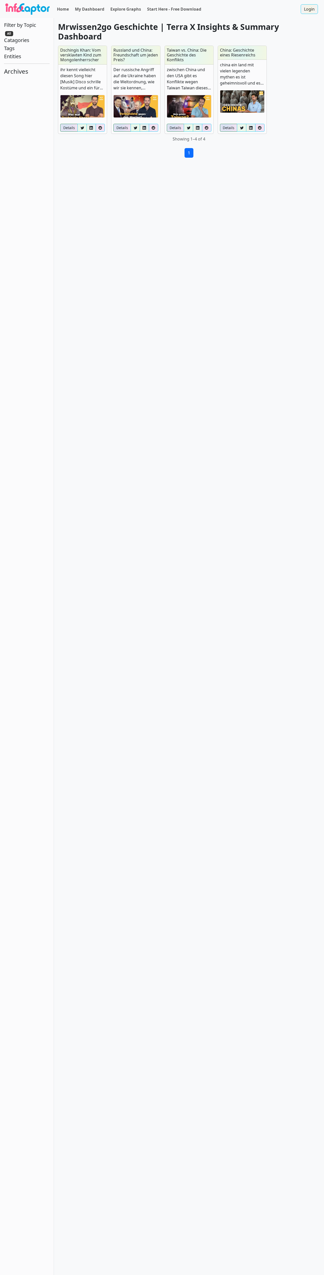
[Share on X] (82, 128)
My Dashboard (89, 9)
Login (309, 9)
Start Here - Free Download (174, 9)
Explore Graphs (125, 9)
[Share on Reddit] (100, 128)
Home (63, 9)
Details (69, 127)
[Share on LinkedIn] (91, 128)
